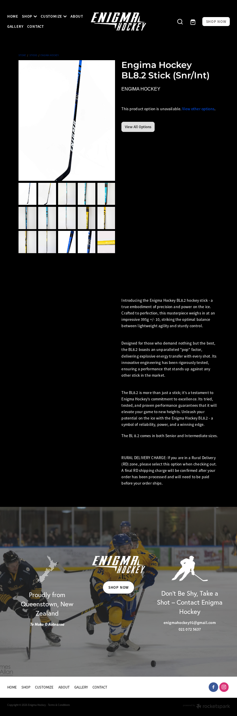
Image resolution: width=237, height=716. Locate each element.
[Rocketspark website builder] (206, 707)
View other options (198, 108)
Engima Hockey (49, 55)
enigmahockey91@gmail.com (190, 622)
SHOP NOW (216, 21)
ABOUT (77, 16)
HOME (12, 16)
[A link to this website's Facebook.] (213, 687)
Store (22, 55)
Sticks (33, 55)
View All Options (138, 126)
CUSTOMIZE (52, 16)
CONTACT (35, 26)
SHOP (28, 16)
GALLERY (15, 26)
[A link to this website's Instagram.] (224, 687)
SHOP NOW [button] (118, 587)
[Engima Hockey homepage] (119, 21)
